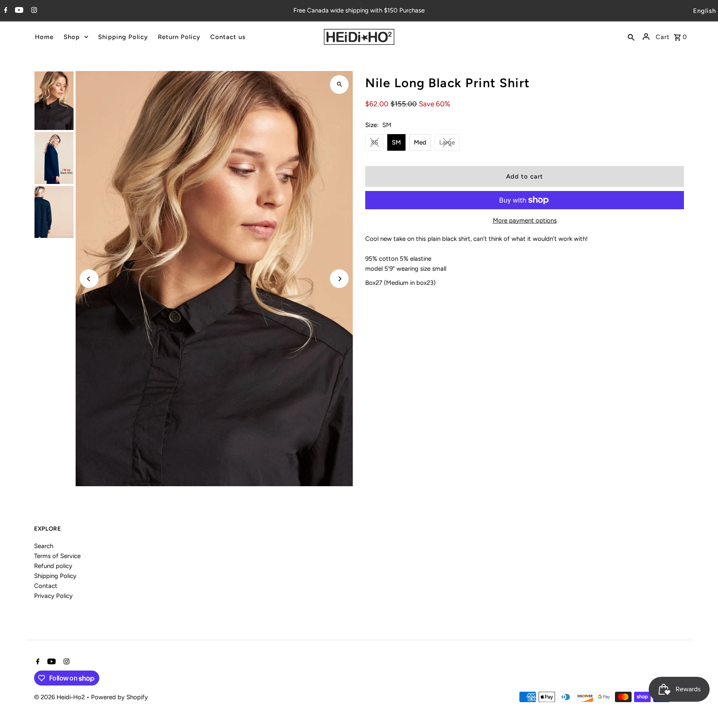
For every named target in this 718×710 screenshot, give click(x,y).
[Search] (631, 36)
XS (374, 142)
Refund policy (53, 566)
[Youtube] (18, 10)
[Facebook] (4, 10)
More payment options (525, 220)
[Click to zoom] (339, 84)
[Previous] (89, 278)
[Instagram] (33, 10)
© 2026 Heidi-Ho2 (60, 697)
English (704, 11)
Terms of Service (57, 556)
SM (396, 142)
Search (43, 546)
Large (447, 142)
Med (420, 142)
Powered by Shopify (119, 697)
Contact (45, 586)
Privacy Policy (53, 596)
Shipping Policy (55, 576)
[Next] (339, 278)
